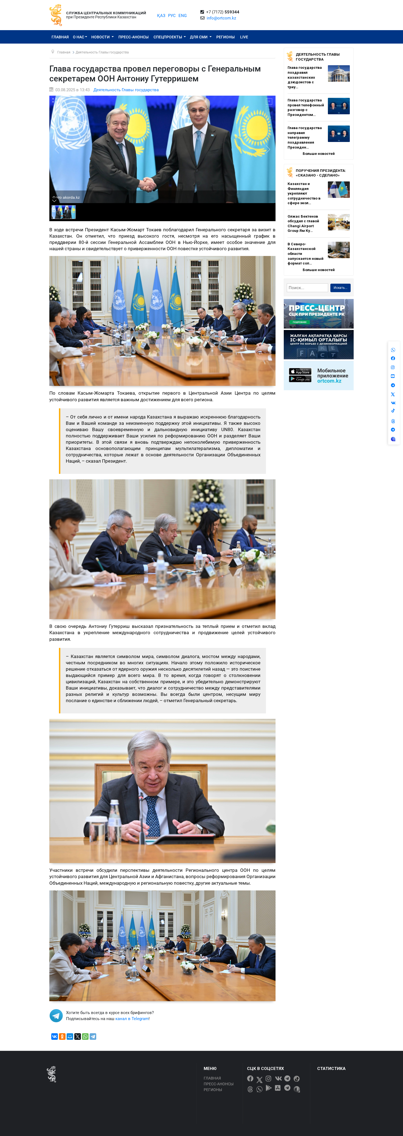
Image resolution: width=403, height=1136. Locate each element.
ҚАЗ (161, 15)
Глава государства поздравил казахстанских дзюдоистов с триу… (305, 77)
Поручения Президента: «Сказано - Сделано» (321, 173)
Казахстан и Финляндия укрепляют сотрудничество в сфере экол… (304, 193)
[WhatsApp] (85, 1036)
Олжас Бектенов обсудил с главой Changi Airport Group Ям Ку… (303, 223)
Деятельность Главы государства (126, 89)
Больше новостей (319, 153)
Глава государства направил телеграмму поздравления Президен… (305, 137)
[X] (77, 1036)
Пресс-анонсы (133, 37)
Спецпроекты (168, 37)
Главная (60, 37)
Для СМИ (199, 37)
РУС (172, 15)
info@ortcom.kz (221, 18)
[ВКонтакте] (54, 1036)
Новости (100, 37)
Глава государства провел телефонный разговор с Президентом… (306, 107)
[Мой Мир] (70, 1036)
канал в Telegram (132, 1018)
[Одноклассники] (62, 1036)
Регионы (225, 37)
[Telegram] (93, 1036)
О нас (78, 37)
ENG (182, 15)
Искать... (340, 288)
